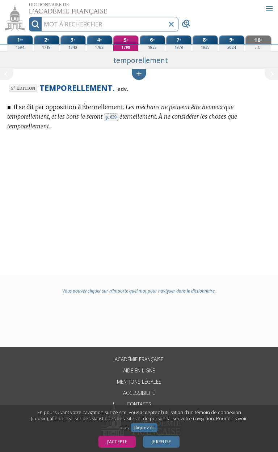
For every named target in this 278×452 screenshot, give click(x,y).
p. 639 (111, 117)
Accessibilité (139, 392)
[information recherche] (35, 24)
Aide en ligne (139, 370)
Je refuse (161, 442)
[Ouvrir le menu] (269, 8)
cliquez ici (144, 428)
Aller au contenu (28, 6)
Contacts (139, 404)
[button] (139, 74)
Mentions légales (139, 381)
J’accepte (117, 442)
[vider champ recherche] (171, 24)
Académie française (139, 359)
